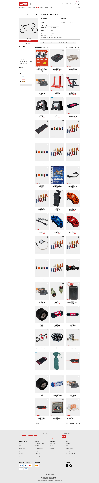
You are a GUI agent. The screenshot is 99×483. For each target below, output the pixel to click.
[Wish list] (75, 4)
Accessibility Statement (70, 451)
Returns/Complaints (23, 455)
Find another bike (28, 43)
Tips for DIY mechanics (39, 448)
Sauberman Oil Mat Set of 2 (57, 418)
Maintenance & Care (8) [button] (24, 51)
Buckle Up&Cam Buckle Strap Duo (41, 348)
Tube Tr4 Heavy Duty (41, 93)
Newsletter (21, 450)
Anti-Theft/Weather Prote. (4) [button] (25, 55)
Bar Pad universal (72, 325)
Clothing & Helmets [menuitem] (22, 7)
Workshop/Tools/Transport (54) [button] (26, 61)
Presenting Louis (53, 443)
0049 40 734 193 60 (29, 436)
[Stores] (67, 4)
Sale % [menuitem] (37, 7)
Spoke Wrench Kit (42, 232)
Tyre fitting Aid (57, 209)
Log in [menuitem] (79, 7)
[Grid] (65, 47)
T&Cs (67, 445)
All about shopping (53, 446)
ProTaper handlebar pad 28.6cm (57, 395)
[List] (67, 47)
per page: (44, 47)
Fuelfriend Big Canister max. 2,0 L (72, 302)
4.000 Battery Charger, (41, 418)
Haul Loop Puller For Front (72, 186)
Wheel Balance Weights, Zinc (72, 69)
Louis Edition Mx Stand (41, 116)
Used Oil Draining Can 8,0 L (57, 69)
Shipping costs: (44, 478)
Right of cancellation (69, 448)
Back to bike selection (24, 12)
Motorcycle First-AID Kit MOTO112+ (72, 418)
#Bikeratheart (37, 450)
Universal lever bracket (72, 209)
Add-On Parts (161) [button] (23, 63)
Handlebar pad (57, 325)
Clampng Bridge (41, 163)
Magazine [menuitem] (46, 7)
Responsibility (52, 450)
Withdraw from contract (23, 456)
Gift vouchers (21, 451)
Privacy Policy (68, 446)
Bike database (21, 448)
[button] (78, 1)
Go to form (73, 42)
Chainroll (41, 325)
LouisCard (21, 453)
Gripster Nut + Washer (57, 163)
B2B (20, 445)
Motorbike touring (38, 451)
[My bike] (71, 4)
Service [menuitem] (51, 7)
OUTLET (23, 81)
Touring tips (37, 445)
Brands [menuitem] (41, 7)
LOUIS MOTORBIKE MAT (73, 116)
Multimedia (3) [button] (23, 59)
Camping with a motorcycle (40, 456)
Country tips (37, 446)
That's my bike (28, 40)
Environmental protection (70, 453)
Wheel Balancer (57, 93)
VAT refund (52, 448)
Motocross (57, 116)
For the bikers (37, 455)
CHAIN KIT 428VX (73, 348)
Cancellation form (69, 450)
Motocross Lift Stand (72, 93)
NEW (23, 76)
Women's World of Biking (39, 443)
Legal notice (68, 443)
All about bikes (37, 453)
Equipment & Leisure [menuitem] (31, 7)
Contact (20, 443)
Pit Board (57, 348)
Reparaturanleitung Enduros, (57, 186)
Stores (51, 445)
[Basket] (79, 4)
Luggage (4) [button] (22, 53)
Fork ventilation (57, 302)
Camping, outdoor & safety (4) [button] (25, 57)
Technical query (22, 446)
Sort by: (70, 47)
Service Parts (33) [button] (23, 49)
